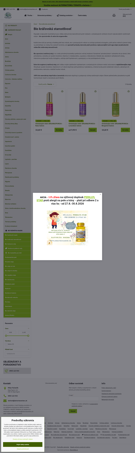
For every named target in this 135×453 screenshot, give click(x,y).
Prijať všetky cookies (23, 444)
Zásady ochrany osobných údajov (23, 439)
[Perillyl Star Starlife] (67, 245)
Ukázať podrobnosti (23, 449)
